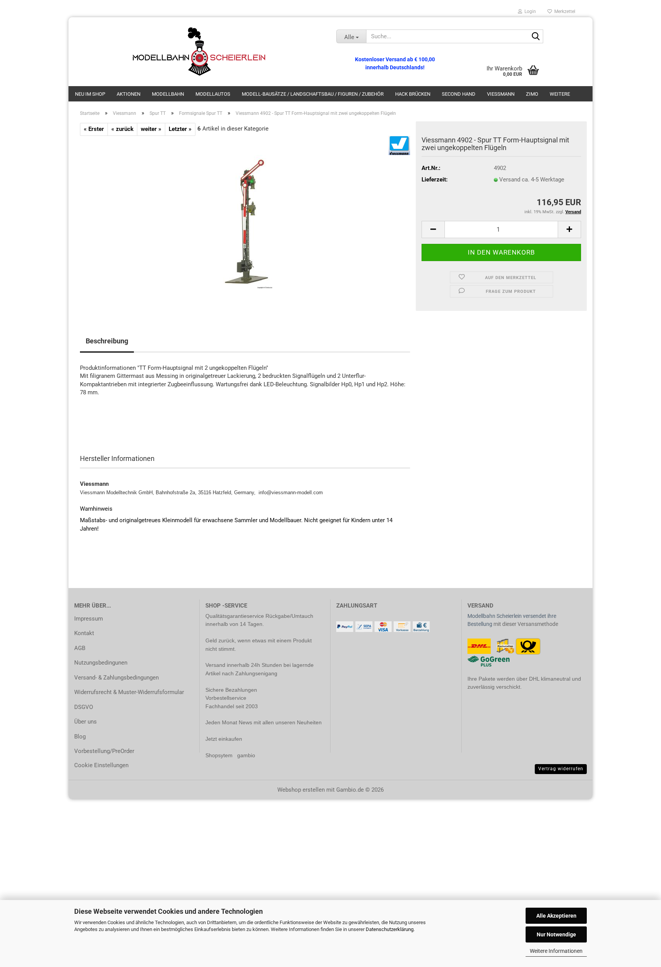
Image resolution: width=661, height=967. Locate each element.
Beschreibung (107, 341)
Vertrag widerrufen (560, 768)
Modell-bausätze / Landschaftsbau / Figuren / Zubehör (313, 94)
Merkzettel (563, 11)
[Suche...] (536, 37)
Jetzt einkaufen (223, 739)
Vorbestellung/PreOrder (104, 751)
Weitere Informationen (556, 951)
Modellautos (212, 94)
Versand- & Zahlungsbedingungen (116, 677)
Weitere (560, 94)
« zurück (122, 129)
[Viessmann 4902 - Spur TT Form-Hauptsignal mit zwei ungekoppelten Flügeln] (245, 221)
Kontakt (84, 633)
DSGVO (83, 707)
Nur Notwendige (556, 934)
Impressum (88, 618)
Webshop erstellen (301, 789)
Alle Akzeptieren (556, 916)
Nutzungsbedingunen (100, 662)
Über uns (85, 721)
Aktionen (128, 94)
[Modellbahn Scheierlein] (199, 51)
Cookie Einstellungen (101, 765)
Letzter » (180, 129)
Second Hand (458, 94)
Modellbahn (168, 94)
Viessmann (500, 94)
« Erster (94, 129)
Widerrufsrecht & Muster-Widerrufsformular (129, 692)
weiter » (151, 129)
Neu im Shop (90, 94)
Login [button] (529, 11)
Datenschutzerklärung (390, 929)
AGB (79, 648)
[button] (433, 229)
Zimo (532, 94)
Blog (80, 736)
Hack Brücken (412, 94)
